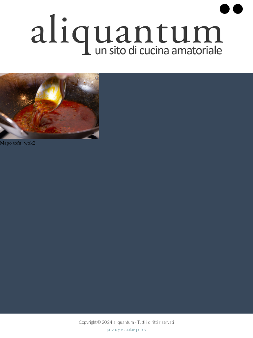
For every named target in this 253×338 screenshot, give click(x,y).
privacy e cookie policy (126, 329)
